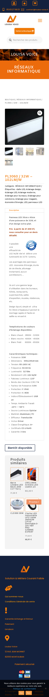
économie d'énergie (14, 202)
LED (25, 202)
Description (14, 210)
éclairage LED (11, 192)
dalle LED (20, 189)
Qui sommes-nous (14, 596)
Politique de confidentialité (24, 689)
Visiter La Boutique (23, 31)
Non (29, 693)
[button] (39, 113)
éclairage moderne (26, 192)
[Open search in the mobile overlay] (24, 40)
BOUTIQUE (10, 100)
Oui (21, 693)
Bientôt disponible (20, 448)
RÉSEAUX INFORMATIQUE (24, 69)
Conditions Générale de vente (20, 601)
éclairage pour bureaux (16, 196)
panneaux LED (35, 202)
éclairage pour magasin (26, 199)
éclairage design (33, 189)
